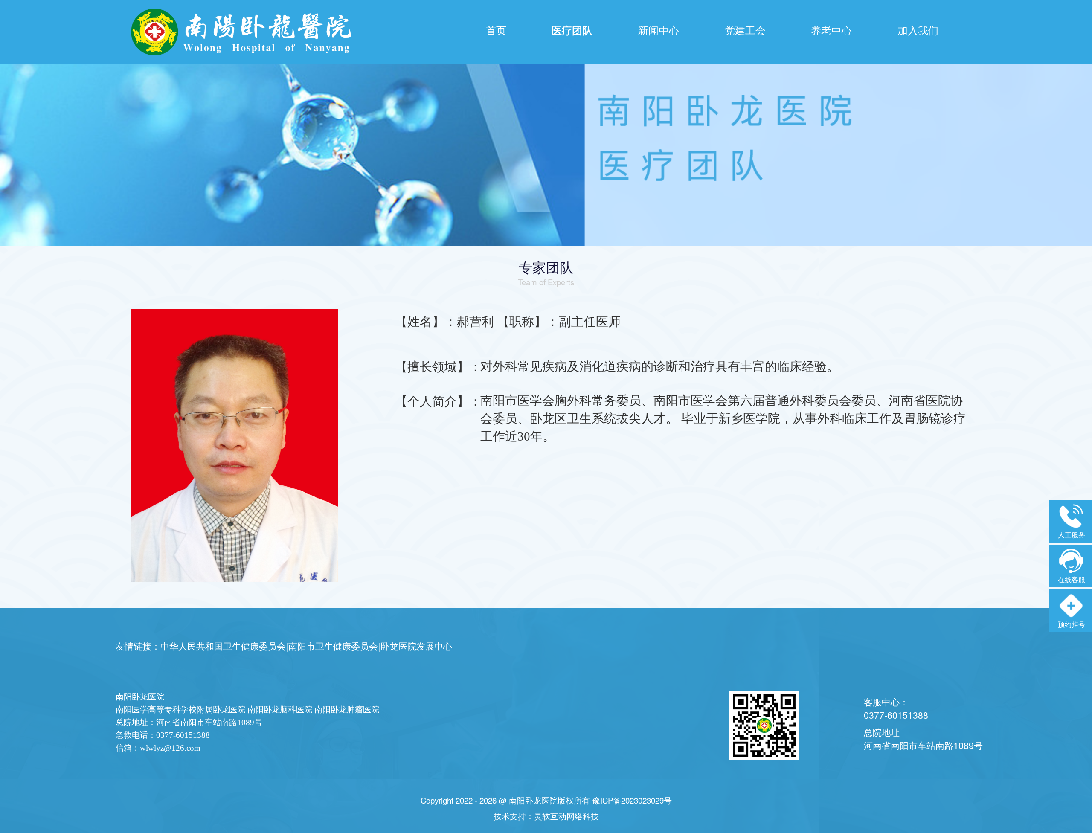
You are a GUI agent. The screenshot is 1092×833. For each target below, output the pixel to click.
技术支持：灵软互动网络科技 (546, 815)
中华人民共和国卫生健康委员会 (223, 645)
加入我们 (917, 30)
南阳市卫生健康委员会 (333, 645)
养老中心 (831, 30)
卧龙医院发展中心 (416, 645)
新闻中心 (658, 30)
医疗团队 (572, 30)
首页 (496, 30)
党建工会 (745, 30)
